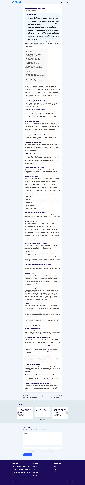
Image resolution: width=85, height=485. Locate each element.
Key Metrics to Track (31, 68)
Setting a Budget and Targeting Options (35, 66)
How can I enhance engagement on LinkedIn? (36, 76)
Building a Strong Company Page (34, 59)
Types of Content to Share (32, 62)
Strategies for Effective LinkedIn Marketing (34, 56)
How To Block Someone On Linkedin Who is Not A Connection (24, 411)
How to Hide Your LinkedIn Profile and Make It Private (60, 411)
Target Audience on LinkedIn (33, 55)
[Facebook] (68, 482)
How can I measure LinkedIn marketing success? (36, 81)
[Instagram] (72, 482)
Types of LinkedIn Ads (31, 64)
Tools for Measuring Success (33, 70)
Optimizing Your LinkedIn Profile (33, 58)
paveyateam (28, 10)
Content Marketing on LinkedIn (32, 60)
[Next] (67, 412)
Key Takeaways (29, 51)
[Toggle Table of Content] (45, 50)
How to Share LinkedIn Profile (56, 396)
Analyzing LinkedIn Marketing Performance (34, 67)
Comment (25, 433)
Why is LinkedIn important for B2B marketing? (36, 75)
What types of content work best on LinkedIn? (36, 78)
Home (52, 2)
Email (38, 448)
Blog (67, 2)
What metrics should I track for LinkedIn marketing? (37, 80)
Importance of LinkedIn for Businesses (34, 54)
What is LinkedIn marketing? (33, 74)
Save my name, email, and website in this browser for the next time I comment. (39, 451)
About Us (56, 2)
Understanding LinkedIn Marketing (33, 52)
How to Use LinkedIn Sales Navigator (30, 396)
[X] (70, 482)
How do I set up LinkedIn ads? (33, 79)
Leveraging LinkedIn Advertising (32, 63)
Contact (71, 2)
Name (25, 448)
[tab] (40, 419)
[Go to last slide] (18, 412)
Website (52, 448)
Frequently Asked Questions (31, 72)
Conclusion (28, 71)
